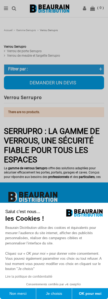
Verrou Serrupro (15, 47)
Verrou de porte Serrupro (24, 51)
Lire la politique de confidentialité (28, 276)
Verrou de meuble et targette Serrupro (33, 55)
